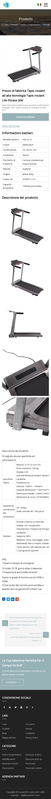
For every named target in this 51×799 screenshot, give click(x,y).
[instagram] (27, 707)
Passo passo (8, 768)
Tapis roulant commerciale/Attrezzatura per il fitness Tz (26, 637)
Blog (4, 733)
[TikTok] (32, 707)
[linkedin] (10, 707)
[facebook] (4, 707)
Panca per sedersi (34, 768)
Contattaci (11, 682)
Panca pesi (30, 763)
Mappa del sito (9, 737)
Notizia (29, 728)
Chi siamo (30, 724)
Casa (6, 24)
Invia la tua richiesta (25, 117)
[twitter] (15, 707)
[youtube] (21, 707)
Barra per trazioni (10, 763)
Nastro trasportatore (30, 24)
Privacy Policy (32, 737)
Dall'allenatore (8, 759)
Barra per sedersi (33, 754)
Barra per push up (34, 759)
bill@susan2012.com (30, 795)
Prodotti (14, 24)
